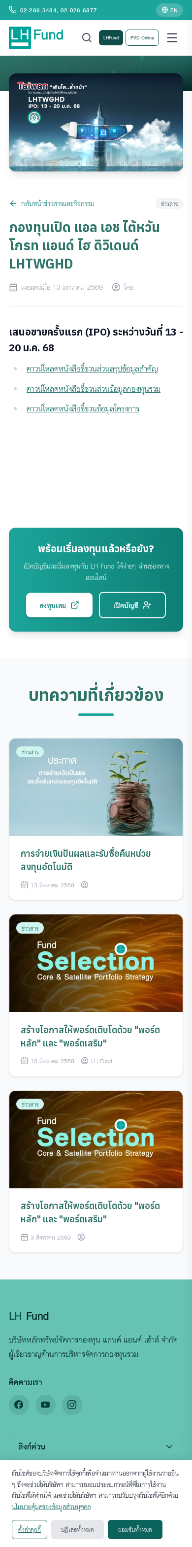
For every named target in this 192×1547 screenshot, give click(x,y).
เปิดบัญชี (125, 605)
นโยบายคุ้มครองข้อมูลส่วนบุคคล (51, 1507)
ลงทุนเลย (52, 605)
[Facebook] (19, 1405)
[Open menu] (172, 38)
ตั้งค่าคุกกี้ (29, 1529)
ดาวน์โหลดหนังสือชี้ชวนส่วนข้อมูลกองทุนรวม (93, 389)
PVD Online (142, 37)
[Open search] (87, 38)
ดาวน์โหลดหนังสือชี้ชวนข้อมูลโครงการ (83, 408)
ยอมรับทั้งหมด (135, 1529)
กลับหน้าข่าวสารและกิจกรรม (58, 203)
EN (174, 9)
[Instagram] (72, 1405)
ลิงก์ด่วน (31, 1446)
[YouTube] (45, 1405)
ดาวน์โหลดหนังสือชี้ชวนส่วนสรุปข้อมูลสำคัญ (92, 368)
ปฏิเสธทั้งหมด (77, 1529)
